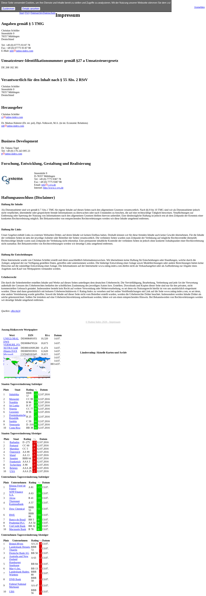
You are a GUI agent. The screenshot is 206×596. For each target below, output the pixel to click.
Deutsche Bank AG (19, 553)
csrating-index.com (12, 117)
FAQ (27, 13)
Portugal (14, 445)
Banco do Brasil (17, 519)
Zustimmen (8, 8)
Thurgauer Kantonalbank (16, 502)
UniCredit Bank (17, 526)
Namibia (13, 402)
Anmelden (199, 7)
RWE (12, 515)
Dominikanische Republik (17, 416)
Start (21, 13)
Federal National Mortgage (17, 585)
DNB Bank (15, 579)
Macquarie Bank (17, 529)
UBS (11, 591)
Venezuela (14, 424)
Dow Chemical (17, 508)
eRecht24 (15, 311)
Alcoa (12, 498)
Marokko (14, 448)
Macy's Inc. (15, 568)
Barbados (14, 442)
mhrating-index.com (12, 126)
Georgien (14, 412)
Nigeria (13, 408)
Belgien (14, 468)
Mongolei (14, 399)
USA (12, 471)
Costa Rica (14, 427)
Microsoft (8, 354)
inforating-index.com (21, 50)
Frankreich (15, 461)
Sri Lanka (14, 405)
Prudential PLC (17, 522)
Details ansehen (30, 8)
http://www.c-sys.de (53, 187)
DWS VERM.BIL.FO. (11, 343)
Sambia (13, 421)
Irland (13, 455)
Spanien (14, 458)
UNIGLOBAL (11, 338)
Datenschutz (49, 13)
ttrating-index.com (11, 153)
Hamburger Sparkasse (15, 564)
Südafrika (14, 394)
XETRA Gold (10, 347)
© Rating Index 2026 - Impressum (103, 322)
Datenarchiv (36, 13)
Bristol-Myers (16, 543)
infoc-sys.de (48, 184)
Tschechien (15, 464)
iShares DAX (10, 351)
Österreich (15, 452)
